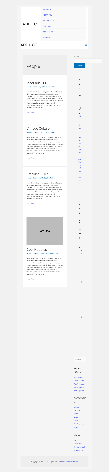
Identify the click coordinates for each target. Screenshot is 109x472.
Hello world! (78, 377)
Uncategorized (79, 424)
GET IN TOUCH (48, 32)
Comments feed (79, 447)
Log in (76, 440)
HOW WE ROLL (48, 9)
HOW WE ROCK (48, 20)
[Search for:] (80, 360)
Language (46, 37)
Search (76, 57)
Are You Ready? (79, 387)
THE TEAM (47, 26)
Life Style (44, 253)
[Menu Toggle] (81, 37)
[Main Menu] (86, 45)
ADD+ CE (31, 24)
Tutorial (44, 87)
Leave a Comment (33, 87)
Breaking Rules (38, 174)
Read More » (31, 112)
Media (43, 178)
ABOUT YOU (47, 15)
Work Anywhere (79, 177)
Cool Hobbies (37, 249)
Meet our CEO (37, 83)
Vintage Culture (38, 128)
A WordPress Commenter (81, 279)
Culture (44, 132)
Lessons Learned (79, 381)
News (76, 417)
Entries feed (78, 443)
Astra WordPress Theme (69, 462)
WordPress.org (79, 450)
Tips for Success (79, 149)
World (76, 427)
